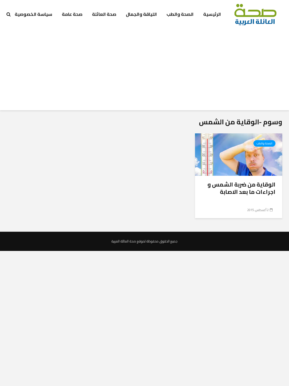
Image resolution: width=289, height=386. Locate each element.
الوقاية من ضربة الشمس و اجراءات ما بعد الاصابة (241, 188)
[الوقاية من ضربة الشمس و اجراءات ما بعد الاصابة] (238, 154)
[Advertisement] (144, 70)
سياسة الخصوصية (33, 14)
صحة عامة (72, 14)
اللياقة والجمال (141, 14)
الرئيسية (212, 14)
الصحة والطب (180, 14)
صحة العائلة (104, 14)
